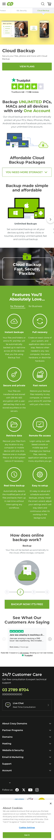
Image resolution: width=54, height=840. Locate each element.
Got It (27, 835)
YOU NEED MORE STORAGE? (24, 172)
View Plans (27, 66)
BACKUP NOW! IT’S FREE (27, 604)
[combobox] (2, 782)
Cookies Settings (27, 827)
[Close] (51, 803)
